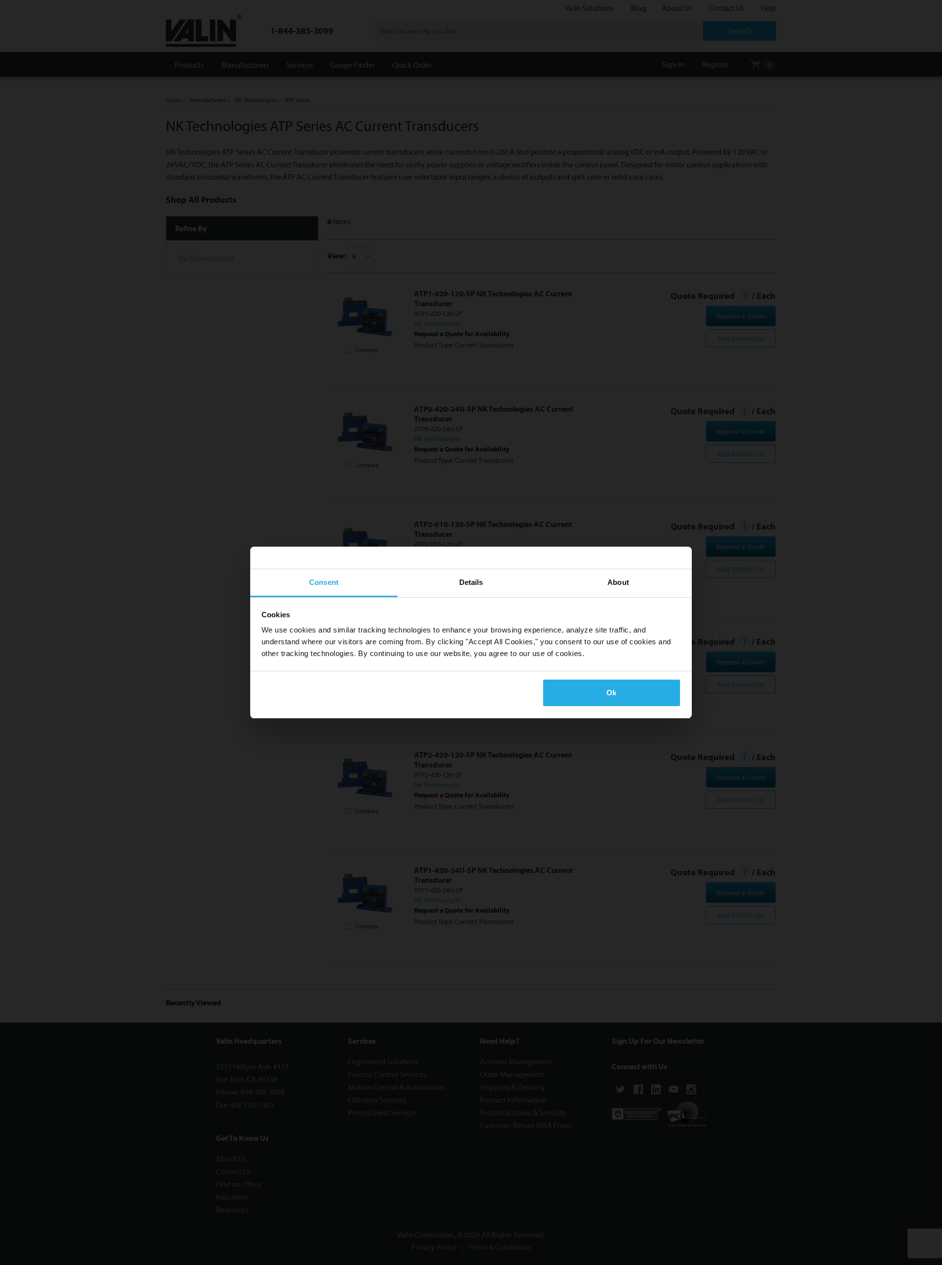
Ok (611, 692)
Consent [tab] (324, 582)
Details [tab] (471, 582)
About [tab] (618, 582)
